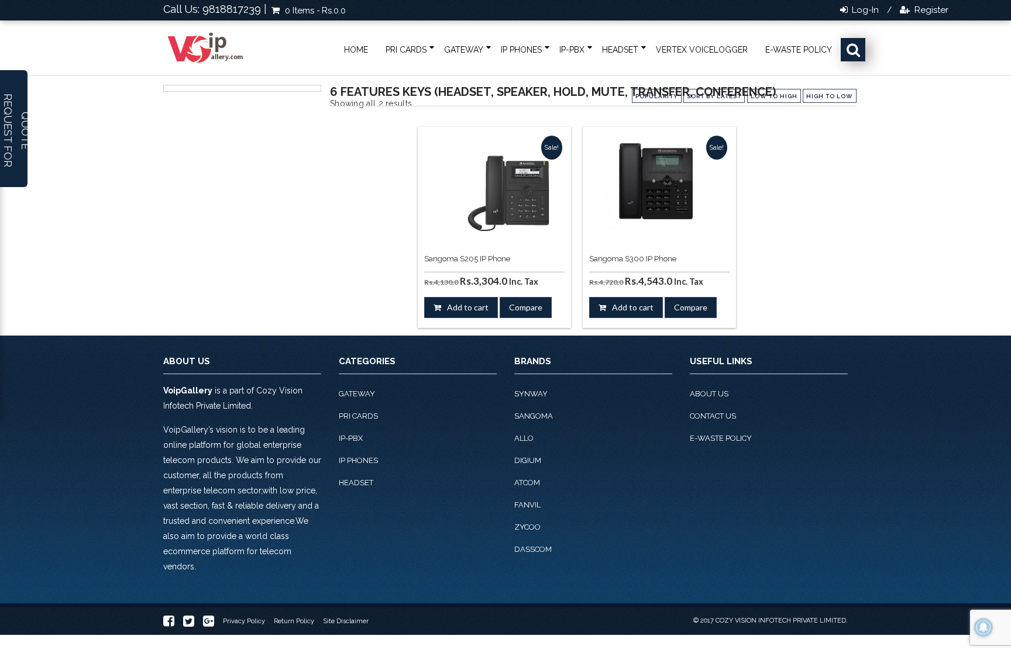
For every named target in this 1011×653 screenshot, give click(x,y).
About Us (709, 393)
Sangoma (533, 416)
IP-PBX (571, 49)
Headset (620, 49)
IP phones (521, 49)
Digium (527, 460)
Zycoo (527, 527)
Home (356, 49)
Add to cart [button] (468, 307)
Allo (524, 438)
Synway (531, 393)
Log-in (864, 10)
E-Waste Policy (798, 49)
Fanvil (527, 504)
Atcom (527, 482)
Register (930, 10)
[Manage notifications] (983, 627)
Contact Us (713, 416)
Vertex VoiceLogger (702, 49)
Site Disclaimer (346, 621)
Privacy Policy (244, 621)
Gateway (463, 49)
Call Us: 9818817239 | (215, 9)
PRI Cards (406, 49)
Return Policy (294, 621)
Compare (525, 307)
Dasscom (533, 549)
